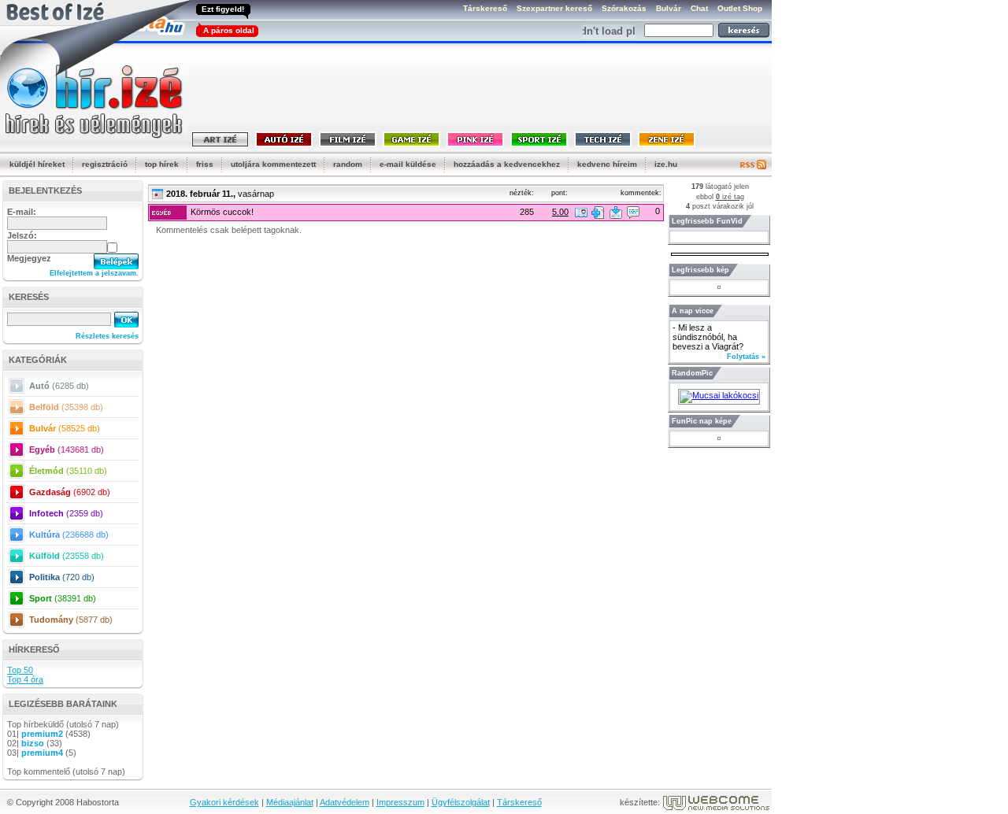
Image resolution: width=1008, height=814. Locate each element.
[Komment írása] (633, 212)
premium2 (42, 733)
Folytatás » (746, 357)
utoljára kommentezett (273, 164)
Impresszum (400, 802)
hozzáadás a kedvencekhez (507, 164)
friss (204, 164)
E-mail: (21, 211)
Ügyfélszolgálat (461, 802)
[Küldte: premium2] (581, 212)
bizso (32, 743)
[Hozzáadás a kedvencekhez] (597, 212)
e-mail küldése (408, 164)
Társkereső (519, 802)
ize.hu (665, 164)
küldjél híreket (37, 164)
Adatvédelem (344, 802)
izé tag (730, 197)
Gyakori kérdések (224, 802)
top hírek (162, 164)
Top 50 (20, 670)
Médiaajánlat (289, 802)
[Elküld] (616, 212)
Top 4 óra (25, 679)
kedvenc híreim (607, 164)
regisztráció (105, 164)
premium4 (42, 752)
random (347, 164)
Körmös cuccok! (222, 211)
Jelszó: (22, 235)
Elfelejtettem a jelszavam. (94, 273)
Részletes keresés (107, 336)
